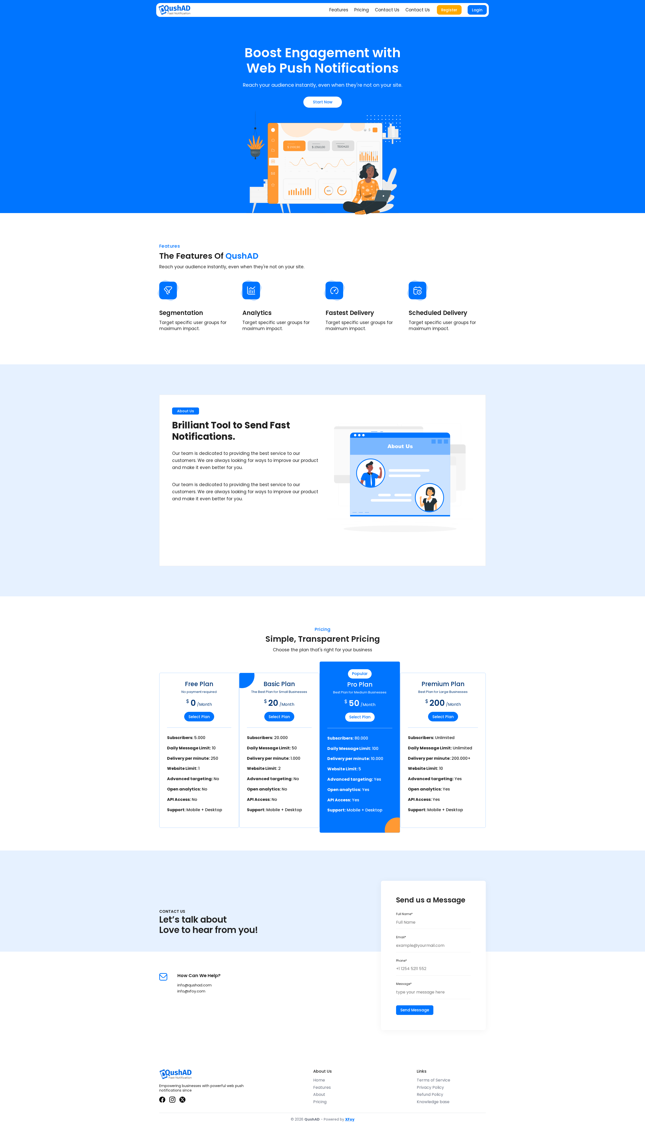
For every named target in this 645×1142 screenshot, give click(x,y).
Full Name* (404, 914)
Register (449, 10)
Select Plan (199, 716)
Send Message (414, 1010)
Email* (401, 937)
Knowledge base (433, 1102)
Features (338, 10)
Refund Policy (430, 1094)
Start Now (322, 102)
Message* (404, 984)
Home (319, 1080)
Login (477, 10)
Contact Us (387, 10)
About (319, 1094)
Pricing (361, 10)
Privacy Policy (430, 1087)
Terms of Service (433, 1080)
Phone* (401, 961)
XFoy (349, 1119)
